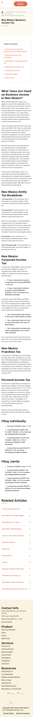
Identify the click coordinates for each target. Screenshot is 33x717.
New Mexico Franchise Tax (15, 67)
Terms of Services (23, 713)
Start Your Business (20, 3)
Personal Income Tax (13, 70)
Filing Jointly (10, 78)
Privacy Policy (8, 713)
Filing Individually (11, 74)
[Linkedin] (11, 693)
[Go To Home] (2, 12)
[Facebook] (21, 693)
